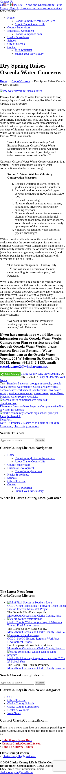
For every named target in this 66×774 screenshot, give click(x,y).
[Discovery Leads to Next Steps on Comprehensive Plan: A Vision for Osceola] (24, 399)
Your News (14, 713)
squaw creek (41, 393)
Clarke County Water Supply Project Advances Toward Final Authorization (34, 624)
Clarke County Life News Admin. (40, 373)
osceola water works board (15, 390)
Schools (11, 40)
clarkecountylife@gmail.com (19, 756)
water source (18, 396)
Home (10, 17)
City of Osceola (16, 43)
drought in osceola (40, 383)
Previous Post (8, 403)
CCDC (11, 696)
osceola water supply (20, 386)
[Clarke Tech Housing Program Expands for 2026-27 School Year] (36, 654)
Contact (11, 47)
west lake (32, 396)
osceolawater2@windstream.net (23, 366)
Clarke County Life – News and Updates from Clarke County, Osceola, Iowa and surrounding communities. (31, 6)
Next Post (6, 419)
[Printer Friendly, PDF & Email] (10, 374)
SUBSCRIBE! (23, 50)
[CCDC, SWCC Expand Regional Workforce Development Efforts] (23, 635)
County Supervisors (18, 27)
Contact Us (6, 1)
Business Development (20, 30)
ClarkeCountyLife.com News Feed (35, 20)
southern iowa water (20, 393)
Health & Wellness (18, 37)
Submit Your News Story (29, 53)
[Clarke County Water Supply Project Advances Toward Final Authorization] (24, 618)
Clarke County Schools (20, 703)
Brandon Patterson (17, 383)
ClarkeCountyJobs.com (28, 34)
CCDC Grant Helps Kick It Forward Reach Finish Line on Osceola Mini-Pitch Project (36, 607)
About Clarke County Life (30, 24)
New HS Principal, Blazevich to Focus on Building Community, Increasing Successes (29, 424)
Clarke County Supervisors (23, 706)
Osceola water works (45, 386)
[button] (9, 11)
